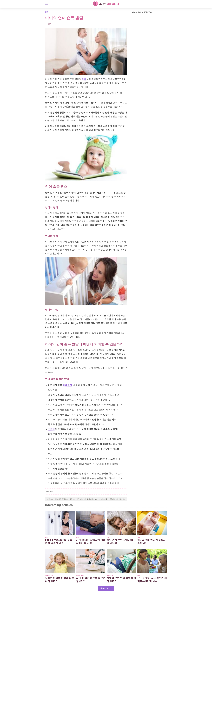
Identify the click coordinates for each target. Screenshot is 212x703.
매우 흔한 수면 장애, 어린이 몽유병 (120, 541)
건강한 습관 (80, 575)
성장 (138, 537)
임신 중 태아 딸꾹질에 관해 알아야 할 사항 (90, 541)
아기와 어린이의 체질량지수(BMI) (151, 541)
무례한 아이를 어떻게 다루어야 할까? (59, 580)
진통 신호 (110, 575)
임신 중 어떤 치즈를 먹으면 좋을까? (90, 580)
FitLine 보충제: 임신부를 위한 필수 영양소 (58, 541)
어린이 (109, 537)
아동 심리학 (49, 575)
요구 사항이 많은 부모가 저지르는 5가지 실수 (152, 580)
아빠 (84, 79)
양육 (46, 12)
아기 (138, 575)
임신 (46, 537)
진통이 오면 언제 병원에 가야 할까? (121, 580)
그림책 (51, 429)
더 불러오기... (106, 588)
